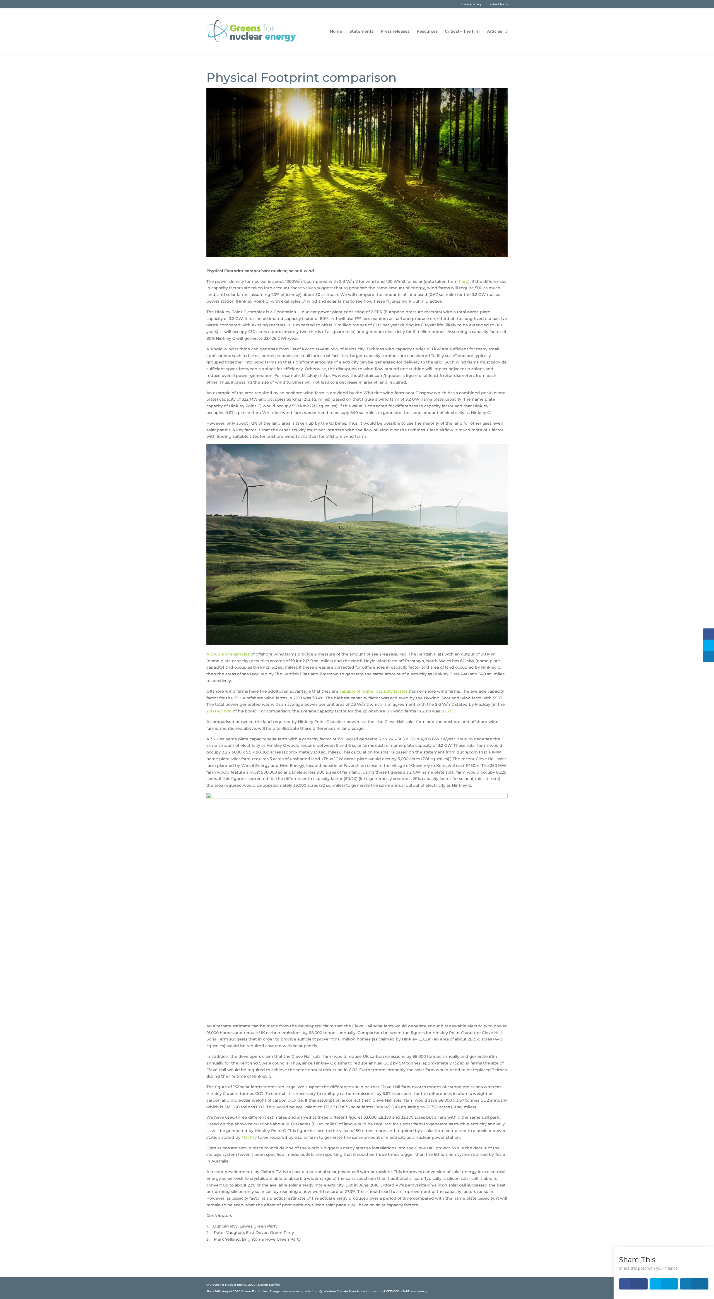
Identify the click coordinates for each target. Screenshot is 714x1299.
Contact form (497, 4)
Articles (494, 31)
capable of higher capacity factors (373, 691)
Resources (427, 31)
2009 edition (219, 711)
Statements (361, 31)
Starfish (274, 1284)
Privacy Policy (470, 4)
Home (336, 31)
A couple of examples (228, 654)
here (463, 281)
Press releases (395, 31)
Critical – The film (462, 31)
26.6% (446, 711)
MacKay (249, 1137)
